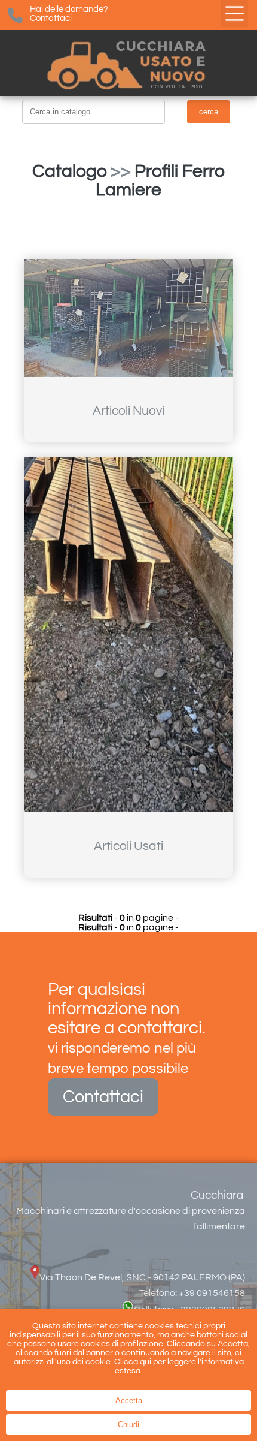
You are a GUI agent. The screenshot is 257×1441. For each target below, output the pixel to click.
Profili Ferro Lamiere (160, 180)
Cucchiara (217, 1195)
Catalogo (69, 171)
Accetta (128, 1400)
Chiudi (128, 1424)
